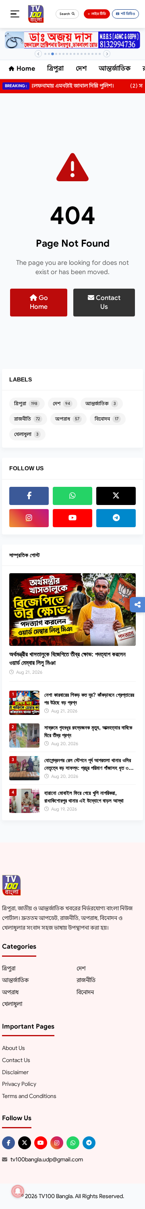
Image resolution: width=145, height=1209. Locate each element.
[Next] (106, 53)
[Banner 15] (96, 54)
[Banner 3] (52, 53)
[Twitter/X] (24, 1142)
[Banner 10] (78, 54)
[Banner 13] (89, 54)
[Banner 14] (92, 54)
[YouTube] (72, 518)
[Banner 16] (100, 54)
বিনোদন (106, 419)
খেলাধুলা (26, 434)
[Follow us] (137, 604)
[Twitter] (116, 496)
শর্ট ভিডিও (128, 14)
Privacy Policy (19, 1083)
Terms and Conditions (29, 1096)
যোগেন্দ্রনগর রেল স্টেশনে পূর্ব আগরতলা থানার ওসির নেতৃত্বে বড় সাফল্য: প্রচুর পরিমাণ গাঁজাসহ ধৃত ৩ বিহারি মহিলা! (87, 767)
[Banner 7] (67, 54)
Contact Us (107, 302)
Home (26, 69)
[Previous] (38, 53)
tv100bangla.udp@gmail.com (46, 1159)
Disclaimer (15, 1072)
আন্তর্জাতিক (114, 69)
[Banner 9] (74, 54)
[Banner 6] (63, 54)
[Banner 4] (56, 54)
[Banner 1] (45, 54)
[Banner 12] (85, 54)
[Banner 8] (71, 54)
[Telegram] (116, 518)
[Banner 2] (49, 54)
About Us (13, 1048)
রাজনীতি (27, 419)
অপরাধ (67, 419)
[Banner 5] (60, 54)
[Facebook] (29, 496)
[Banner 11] (82, 54)
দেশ (81, 69)
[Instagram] (29, 518)
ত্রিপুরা (55, 69)
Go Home (39, 302)
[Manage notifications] (17, 1191)
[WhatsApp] (72, 496)
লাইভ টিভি (98, 14)
